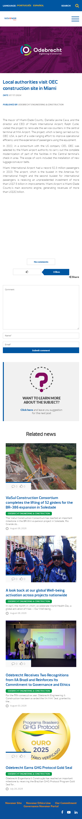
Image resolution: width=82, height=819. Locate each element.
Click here (27, 409)
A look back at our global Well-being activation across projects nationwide (36, 592)
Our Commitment (66, 803)
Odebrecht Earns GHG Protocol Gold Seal (39, 767)
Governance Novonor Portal (41, 806)
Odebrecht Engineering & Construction (29, 513)
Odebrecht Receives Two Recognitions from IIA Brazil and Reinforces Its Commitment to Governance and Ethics (38, 680)
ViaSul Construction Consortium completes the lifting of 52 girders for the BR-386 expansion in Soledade (39, 502)
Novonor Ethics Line (38, 803)
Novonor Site (13, 803)
